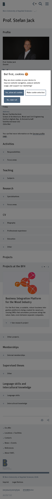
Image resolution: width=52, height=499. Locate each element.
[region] (26, 87)
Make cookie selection (36, 92)
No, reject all (12, 100)
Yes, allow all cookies (13, 92)
